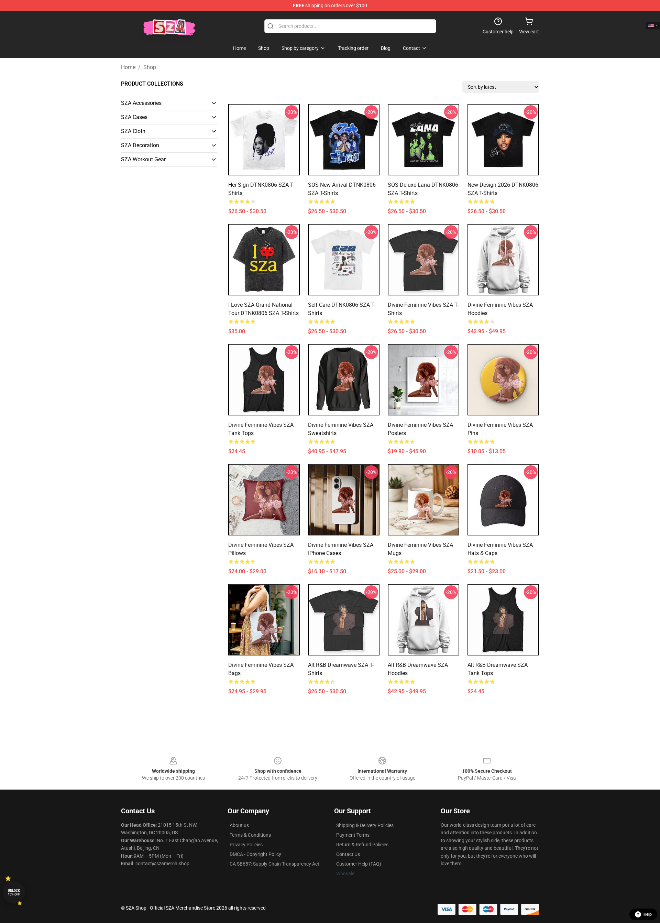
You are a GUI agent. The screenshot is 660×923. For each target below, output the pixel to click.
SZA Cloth (133, 131)
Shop (149, 67)
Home (128, 67)
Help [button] (648, 914)
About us (239, 825)
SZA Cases (134, 117)
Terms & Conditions (250, 835)
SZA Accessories (141, 103)
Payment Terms (353, 835)
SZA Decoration (140, 145)
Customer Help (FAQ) (358, 864)
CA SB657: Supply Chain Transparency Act (274, 864)
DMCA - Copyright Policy (255, 854)
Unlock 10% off (14, 892)
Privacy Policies (246, 844)
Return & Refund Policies (362, 844)
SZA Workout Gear (143, 159)
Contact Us (348, 854)
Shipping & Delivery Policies (365, 825)
